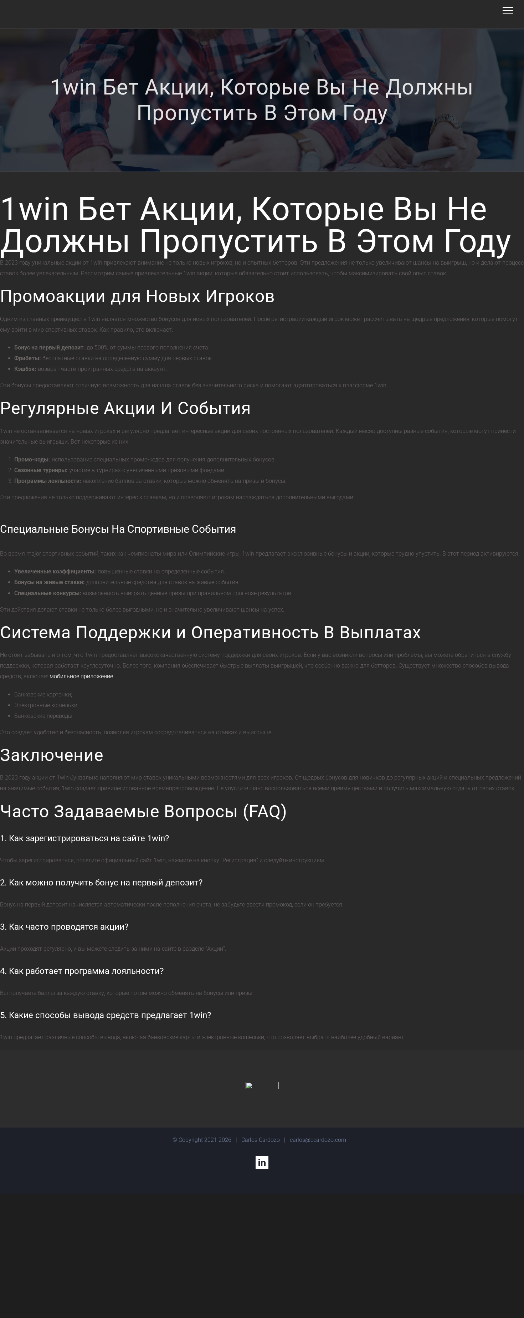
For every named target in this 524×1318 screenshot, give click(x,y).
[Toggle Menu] (508, 10)
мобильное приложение (81, 676)
